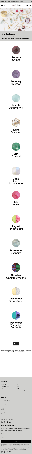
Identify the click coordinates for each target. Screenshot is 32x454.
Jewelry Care (4, 402)
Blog (18, 384)
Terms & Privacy (21, 390)
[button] (5, 5)
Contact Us (4, 390)
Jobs (18, 388)
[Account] (27, 5)
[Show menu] (2, 5)
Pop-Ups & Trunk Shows (7, 412)
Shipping (3, 404)
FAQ (2, 388)
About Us (3, 384)
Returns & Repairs (5, 400)
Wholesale (3, 392)
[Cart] (30, 5)
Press (18, 386)
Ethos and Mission (5, 386)
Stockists (3, 414)
